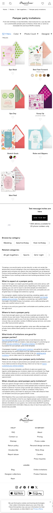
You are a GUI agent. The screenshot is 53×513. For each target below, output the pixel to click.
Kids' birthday (40, 243)
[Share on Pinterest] (24, 487)
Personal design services (40, 446)
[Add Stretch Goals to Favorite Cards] (12, 161)
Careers (40, 454)
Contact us (13, 437)
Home (5, 9)
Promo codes (40, 441)
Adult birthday (22, 243)
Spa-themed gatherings (10, 340)
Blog (13, 470)
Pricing (40, 437)
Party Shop (39, 450)
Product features (40, 474)
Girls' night (39, 255)
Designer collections (13, 474)
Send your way (40, 218)
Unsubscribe (13, 450)
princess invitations (13, 344)
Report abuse (13, 454)
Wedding (7, 243)
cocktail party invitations (25, 349)
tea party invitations (28, 344)
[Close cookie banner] (50, 501)
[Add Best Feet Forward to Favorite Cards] (40, 79)
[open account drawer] (49, 3)
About (39, 432)
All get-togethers (11, 255)
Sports (26, 255)
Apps (13, 478)
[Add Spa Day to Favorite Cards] (12, 117)
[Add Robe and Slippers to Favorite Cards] (40, 157)
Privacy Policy (38, 509)
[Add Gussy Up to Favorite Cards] (40, 119)
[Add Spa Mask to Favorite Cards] (12, 73)
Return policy (13, 446)
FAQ (13, 432)
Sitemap (13, 441)
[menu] (3, 3)
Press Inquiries (40, 459)
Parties (12, 9)
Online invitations (40, 470)
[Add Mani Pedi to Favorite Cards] (12, 199)
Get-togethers (22, 9)
